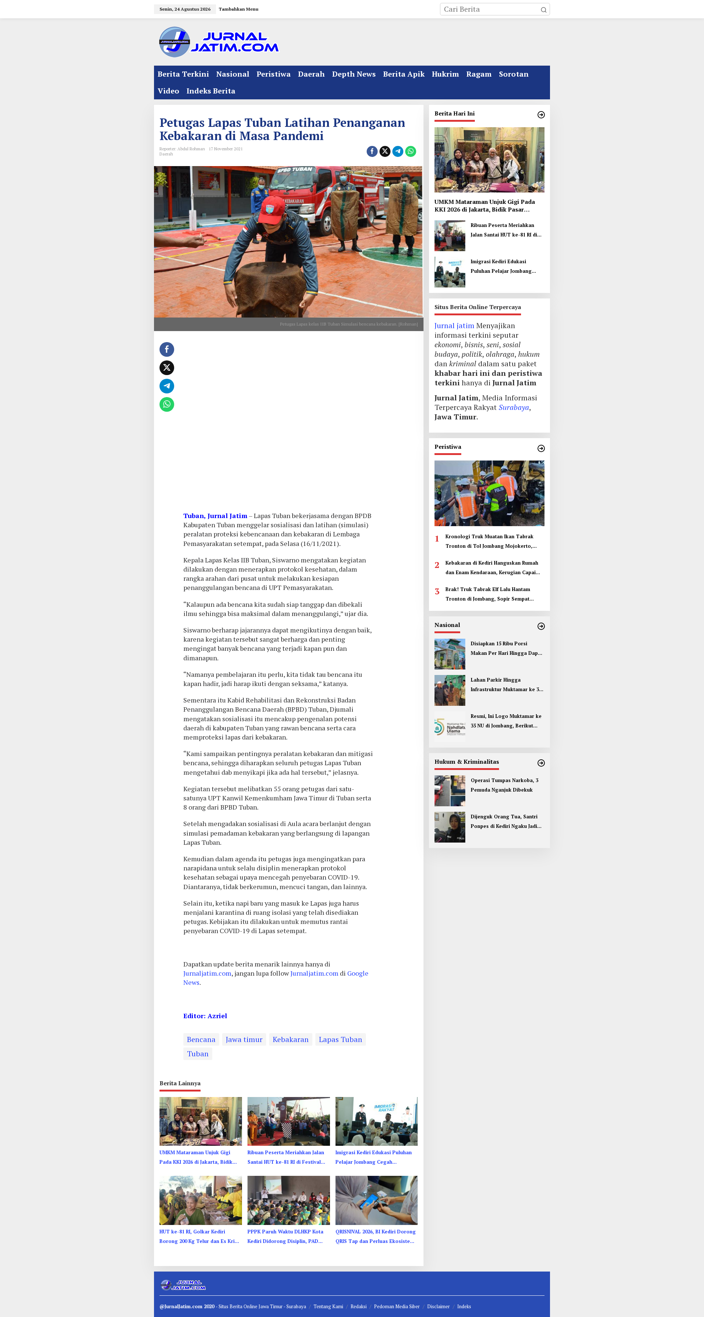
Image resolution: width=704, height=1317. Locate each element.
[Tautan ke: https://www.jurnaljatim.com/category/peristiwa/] (541, 448)
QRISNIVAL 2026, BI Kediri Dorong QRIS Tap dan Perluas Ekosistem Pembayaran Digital (376, 1237)
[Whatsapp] (410, 151)
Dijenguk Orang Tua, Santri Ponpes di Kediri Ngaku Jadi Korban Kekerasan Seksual (504, 822)
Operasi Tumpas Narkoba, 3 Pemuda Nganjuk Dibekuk (504, 785)
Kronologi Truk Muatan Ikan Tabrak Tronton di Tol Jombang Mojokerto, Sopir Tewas (489, 542)
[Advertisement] (278, 424)
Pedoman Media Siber (397, 1306)
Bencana (201, 1039)
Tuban (198, 1054)
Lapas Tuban (340, 1039)
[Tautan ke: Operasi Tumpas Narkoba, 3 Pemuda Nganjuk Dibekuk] (449, 790)
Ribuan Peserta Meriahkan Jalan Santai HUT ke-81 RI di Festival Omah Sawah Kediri (285, 1158)
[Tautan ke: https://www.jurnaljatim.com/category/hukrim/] (541, 763)
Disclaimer (438, 1306)
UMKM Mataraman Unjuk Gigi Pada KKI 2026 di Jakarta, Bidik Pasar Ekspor (196, 1158)
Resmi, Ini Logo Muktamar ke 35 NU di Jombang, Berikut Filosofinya (506, 721)
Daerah (166, 154)
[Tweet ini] (385, 151)
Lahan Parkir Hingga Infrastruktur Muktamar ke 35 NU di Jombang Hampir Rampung (506, 685)
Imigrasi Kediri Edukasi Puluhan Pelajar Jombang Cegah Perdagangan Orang (374, 1158)
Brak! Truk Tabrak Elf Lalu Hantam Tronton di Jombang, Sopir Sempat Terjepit (487, 595)
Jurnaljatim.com (207, 973)
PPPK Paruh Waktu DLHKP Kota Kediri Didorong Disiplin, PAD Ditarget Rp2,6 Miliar (285, 1237)
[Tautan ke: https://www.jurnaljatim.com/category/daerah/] (541, 114)
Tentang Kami (328, 1306)
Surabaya (514, 407)
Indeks (464, 1306)
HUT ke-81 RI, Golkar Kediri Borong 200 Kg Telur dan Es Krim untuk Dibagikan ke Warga (199, 1237)
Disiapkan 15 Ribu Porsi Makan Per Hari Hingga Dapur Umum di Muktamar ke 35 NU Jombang (507, 649)
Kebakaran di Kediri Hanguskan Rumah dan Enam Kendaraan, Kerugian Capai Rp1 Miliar (491, 568)
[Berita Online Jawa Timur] (218, 41)
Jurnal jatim (454, 326)
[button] (544, 9)
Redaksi (359, 1306)
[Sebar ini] (372, 151)
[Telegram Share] (397, 151)
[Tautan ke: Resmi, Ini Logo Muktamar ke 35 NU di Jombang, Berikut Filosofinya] (449, 726)
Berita (236, 1306)
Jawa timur (244, 1039)
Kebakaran (291, 1039)
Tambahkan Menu (238, 9)
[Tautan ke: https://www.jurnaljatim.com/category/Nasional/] (541, 626)
